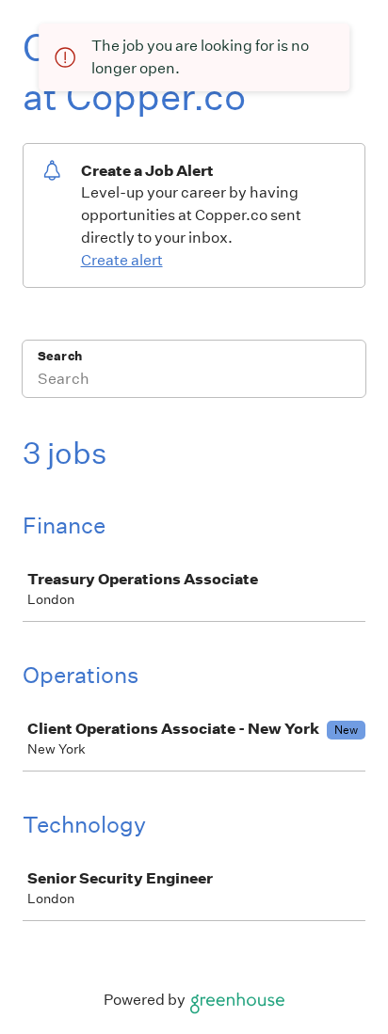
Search (60, 356)
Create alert (122, 260)
